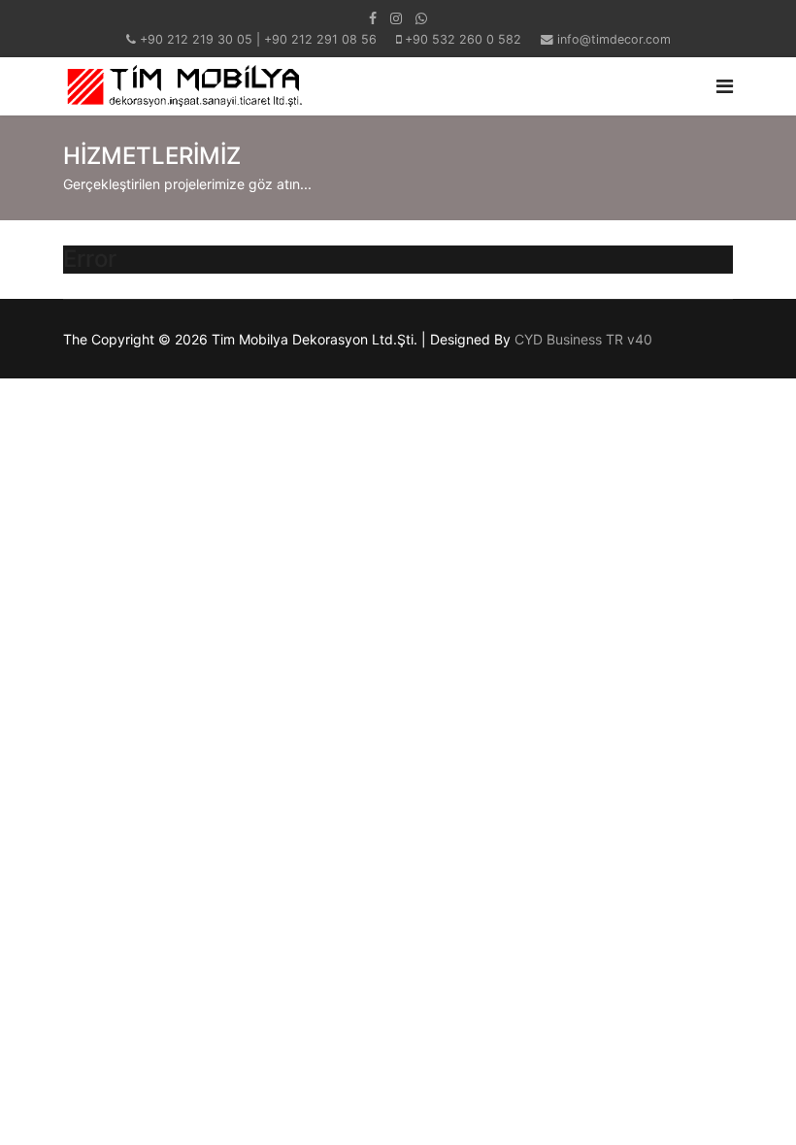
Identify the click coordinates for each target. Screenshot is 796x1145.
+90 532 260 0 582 (463, 39)
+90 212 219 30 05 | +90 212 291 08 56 (258, 39)
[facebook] (373, 18)
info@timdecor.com (614, 39)
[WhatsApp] (421, 18)
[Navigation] (724, 86)
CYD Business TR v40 (583, 339)
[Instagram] (396, 18)
